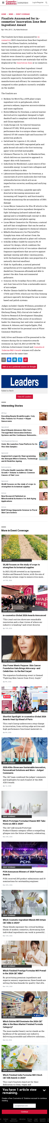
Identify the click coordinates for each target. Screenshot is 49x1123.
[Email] (3, 360)
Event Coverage (23, 14)
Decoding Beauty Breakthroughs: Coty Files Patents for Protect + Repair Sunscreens (18, 418)
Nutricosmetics (6, 467)
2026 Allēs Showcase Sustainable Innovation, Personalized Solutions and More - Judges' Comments (24, 770)
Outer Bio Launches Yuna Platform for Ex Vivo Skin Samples (19, 445)
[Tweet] (20, 360)
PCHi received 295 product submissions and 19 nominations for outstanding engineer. (24, 879)
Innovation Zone (24, 63)
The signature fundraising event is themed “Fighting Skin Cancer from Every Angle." (23, 676)
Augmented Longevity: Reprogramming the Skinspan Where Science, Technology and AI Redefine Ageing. (19, 458)
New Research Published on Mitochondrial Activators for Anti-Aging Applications (18, 498)
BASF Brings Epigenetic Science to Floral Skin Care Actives (19, 511)
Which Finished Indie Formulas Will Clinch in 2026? (22, 1076)
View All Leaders (25, 396)
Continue (24, 1112)
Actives (3, 493)
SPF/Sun (4, 413)
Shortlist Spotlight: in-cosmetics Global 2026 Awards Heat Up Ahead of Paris (24, 718)
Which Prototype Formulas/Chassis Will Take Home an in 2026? (24, 822)
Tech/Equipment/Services (9, 441)
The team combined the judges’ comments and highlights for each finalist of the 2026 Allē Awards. (24, 780)
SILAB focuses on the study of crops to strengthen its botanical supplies (18, 485)
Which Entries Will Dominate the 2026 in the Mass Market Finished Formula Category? (23, 1024)
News (11, 14)
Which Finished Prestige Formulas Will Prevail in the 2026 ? (24, 972)
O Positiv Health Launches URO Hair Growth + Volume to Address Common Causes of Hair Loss (18, 472)
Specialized (5, 427)
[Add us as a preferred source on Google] (25, 360)
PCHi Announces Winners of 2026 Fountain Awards (23, 873)
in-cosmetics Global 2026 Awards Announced (24, 615)
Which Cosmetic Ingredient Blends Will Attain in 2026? (24, 921)
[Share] (9, 360)
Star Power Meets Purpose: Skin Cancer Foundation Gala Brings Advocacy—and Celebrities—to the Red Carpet (22, 668)
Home (3, 14)
